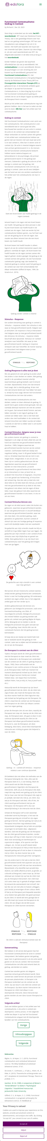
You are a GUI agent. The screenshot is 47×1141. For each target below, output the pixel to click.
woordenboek (13, 57)
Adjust (23, 1130)
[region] (23, 1121)
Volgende (23, 1043)
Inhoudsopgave (23, 1034)
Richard (10, 27)
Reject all (23, 1136)
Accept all (23, 1124)
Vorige (23, 1025)
